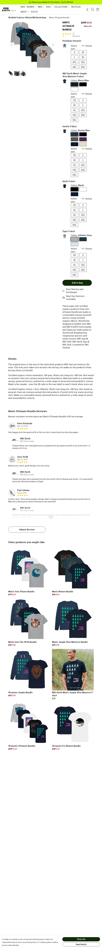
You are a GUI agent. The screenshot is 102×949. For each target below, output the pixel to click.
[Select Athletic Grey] (74, 239)
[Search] (92, 9)
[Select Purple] (83, 139)
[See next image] (52, 44)
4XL (75, 67)
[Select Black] (83, 84)
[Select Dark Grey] (74, 139)
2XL (74, 62)
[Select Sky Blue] (74, 244)
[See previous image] (11, 44)
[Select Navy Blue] (74, 84)
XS (74, 100)
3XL (83, 62)
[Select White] (74, 89)
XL (83, 57)
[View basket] (97, 9)
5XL (83, 67)
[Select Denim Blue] (74, 134)
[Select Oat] (83, 144)
